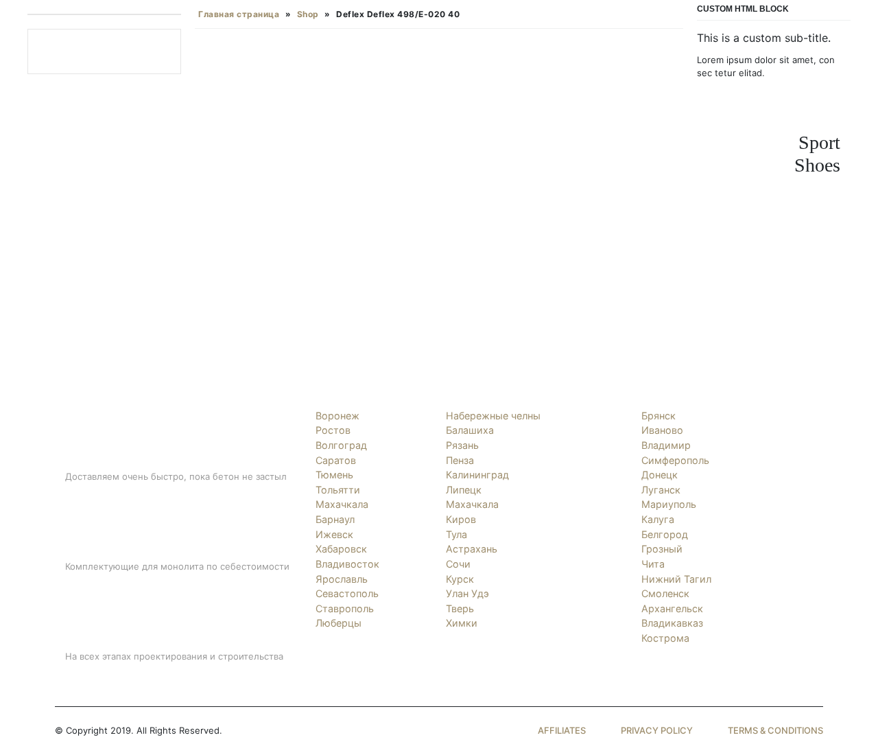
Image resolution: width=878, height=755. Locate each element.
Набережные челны (493, 415)
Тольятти (338, 490)
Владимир (666, 445)
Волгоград (341, 445)
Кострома (665, 638)
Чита (653, 564)
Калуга (657, 519)
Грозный (662, 549)
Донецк (659, 474)
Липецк (464, 490)
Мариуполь (668, 504)
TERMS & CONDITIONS (775, 730)
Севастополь (347, 593)
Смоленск (665, 593)
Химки (461, 623)
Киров (461, 519)
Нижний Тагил (676, 579)
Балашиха (470, 430)
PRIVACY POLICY (657, 730)
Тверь (460, 608)
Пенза (460, 460)
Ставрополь (345, 608)
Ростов (333, 430)
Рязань (462, 445)
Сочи (458, 564)
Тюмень (334, 474)
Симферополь (675, 460)
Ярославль (342, 579)
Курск (460, 579)
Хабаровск (341, 549)
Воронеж (337, 415)
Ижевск (334, 534)
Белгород (664, 534)
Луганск (660, 490)
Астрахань (471, 549)
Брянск (658, 415)
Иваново (662, 430)
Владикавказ (672, 623)
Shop (308, 14)
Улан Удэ (467, 593)
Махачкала (342, 504)
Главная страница (238, 14)
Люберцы (338, 623)
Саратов (336, 460)
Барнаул (335, 519)
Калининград (477, 474)
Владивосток (347, 564)
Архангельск (672, 608)
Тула (456, 534)
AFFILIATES (562, 730)
